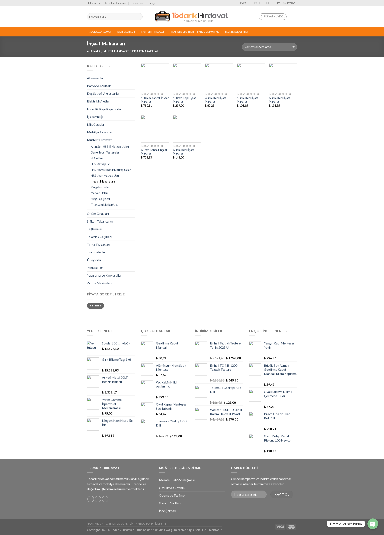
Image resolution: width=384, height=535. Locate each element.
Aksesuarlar (95, 78)
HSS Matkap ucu (101, 164)
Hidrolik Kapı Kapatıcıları (104, 109)
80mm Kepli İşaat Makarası (183, 151)
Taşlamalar (94, 229)
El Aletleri (97, 158)
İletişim (153, 3)
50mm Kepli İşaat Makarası (247, 99)
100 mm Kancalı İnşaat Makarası (155, 99)
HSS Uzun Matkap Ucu (105, 175)
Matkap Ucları (99, 193)
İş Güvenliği (95, 116)
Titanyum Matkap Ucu (104, 204)
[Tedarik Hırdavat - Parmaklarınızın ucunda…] (192, 16)
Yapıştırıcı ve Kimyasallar (104, 275)
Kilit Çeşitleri (126, 31)
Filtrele (95, 305)
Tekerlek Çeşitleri (182, 31)
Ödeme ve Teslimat (172, 495)
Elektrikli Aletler (236, 31)
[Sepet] (295, 16)
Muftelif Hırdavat (152, 31)
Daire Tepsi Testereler (105, 152)
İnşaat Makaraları (103, 181)
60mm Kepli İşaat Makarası (279, 99)
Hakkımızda (94, 3)
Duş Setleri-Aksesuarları (103, 93)
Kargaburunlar (100, 187)
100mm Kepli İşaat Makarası (184, 99)
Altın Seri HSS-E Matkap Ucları (110, 146)
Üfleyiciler (94, 260)
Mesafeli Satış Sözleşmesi (177, 480)
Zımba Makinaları (99, 283)
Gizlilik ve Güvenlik (115, 3)
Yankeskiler (95, 267)
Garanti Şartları (170, 503)
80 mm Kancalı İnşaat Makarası (154, 151)
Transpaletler (96, 252)
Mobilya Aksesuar (100, 31)
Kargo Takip (137, 3)
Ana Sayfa (93, 51)
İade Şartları (167, 511)
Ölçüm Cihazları (98, 213)
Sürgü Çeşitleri (100, 199)
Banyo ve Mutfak (208, 31)
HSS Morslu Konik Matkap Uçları (111, 170)
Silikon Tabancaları (100, 221)
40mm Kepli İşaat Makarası (215, 99)
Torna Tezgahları (98, 244)
